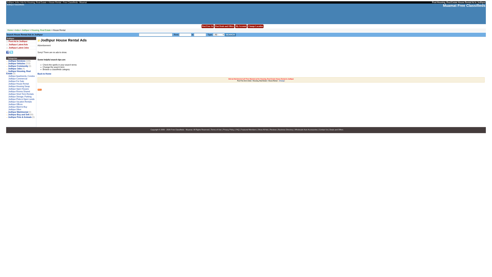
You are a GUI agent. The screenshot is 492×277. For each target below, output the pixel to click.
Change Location (255, 26)
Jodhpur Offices (15, 104)
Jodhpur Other (14, 109)
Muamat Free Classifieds (464, 6)
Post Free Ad (207, 26)
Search (230, 35)
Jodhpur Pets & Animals (20, 117)
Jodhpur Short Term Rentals (21, 94)
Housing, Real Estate (41, 30)
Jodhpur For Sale (16, 81)
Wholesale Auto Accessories (306, 130)
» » (257, 81)
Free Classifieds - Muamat (181, 130)
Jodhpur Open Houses (18, 89)
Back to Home (44, 74)
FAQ (237, 130)
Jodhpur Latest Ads (18, 44)
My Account (241, 26)
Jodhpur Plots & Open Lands (21, 99)
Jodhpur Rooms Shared (19, 91)
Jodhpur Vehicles (16, 63)
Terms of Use (216, 130)
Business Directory (285, 130)
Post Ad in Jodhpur (18, 41)
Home (10, 30)
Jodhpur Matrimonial (18, 112)
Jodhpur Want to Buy (17, 107)
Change (281, 81)
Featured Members (249, 130)
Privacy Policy (228, 130)
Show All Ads (263, 130)
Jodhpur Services (16, 61)
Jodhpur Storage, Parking (20, 97)
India (17, 30)
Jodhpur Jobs (15, 69)
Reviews (273, 130)
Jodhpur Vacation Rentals (20, 102)
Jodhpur (26, 30)
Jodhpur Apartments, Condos (21, 76)
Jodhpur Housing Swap (19, 86)
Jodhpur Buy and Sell (18, 114)
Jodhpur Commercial (17, 79)
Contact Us (323, 130)
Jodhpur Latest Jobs (19, 48)
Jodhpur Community (18, 66)
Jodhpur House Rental (18, 84)
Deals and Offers (336, 130)
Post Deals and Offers (224, 26)
